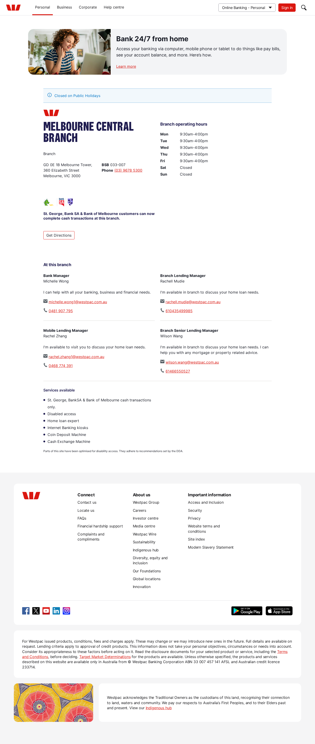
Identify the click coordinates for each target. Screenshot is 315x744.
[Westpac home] (13, 8)
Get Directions (58, 235)
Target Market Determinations (105, 656)
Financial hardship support (100, 526)
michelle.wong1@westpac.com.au (78, 302)
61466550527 (178, 371)
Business (64, 7)
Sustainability (144, 542)
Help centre (114, 7)
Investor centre (146, 518)
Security (195, 510)
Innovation (142, 586)
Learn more (126, 66)
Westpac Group (146, 502)
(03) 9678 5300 (128, 170)
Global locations (147, 578)
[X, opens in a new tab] (36, 611)
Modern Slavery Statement (211, 547)
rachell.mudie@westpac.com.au (193, 302)
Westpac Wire (144, 534)
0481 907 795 (61, 311)
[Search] (303, 7)
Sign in (287, 7)
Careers (139, 510)
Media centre (144, 526)
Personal (42, 7)
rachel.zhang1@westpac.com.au (76, 356)
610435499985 (179, 311)
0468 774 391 (61, 365)
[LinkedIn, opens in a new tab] (56, 611)
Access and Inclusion (206, 502)
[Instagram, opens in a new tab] (66, 611)
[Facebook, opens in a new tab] (26, 611)
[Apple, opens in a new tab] (279, 610)
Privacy (194, 518)
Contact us (86, 502)
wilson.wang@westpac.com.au (192, 362)
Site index (196, 539)
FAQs (81, 518)
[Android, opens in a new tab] (246, 610)
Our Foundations (147, 571)
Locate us (85, 510)
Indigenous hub (146, 550)
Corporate (88, 7)
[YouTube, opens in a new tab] (46, 611)
